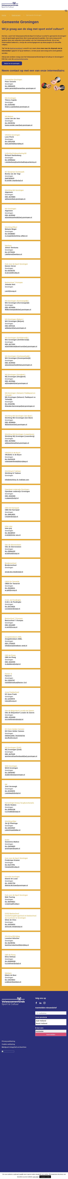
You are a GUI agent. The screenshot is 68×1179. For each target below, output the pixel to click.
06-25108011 (10, 588)
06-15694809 (10, 846)
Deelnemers (16, 15)
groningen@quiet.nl (12, 848)
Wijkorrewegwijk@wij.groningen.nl (18, 309)
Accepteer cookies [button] (45, 1177)
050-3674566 (10, 381)
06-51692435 (10, 459)
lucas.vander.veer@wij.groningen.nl (18, 125)
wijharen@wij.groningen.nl (15, 199)
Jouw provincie (41, 1017)
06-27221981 (10, 404)
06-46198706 (10, 942)
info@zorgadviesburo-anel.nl (16, 645)
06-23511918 (10, 141)
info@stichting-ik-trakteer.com (17, 479)
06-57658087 (10, 233)
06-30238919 (10, 532)
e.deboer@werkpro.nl (13, 982)
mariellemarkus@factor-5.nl (16, 682)
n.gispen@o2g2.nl (12, 498)
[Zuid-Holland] (51, 1020)
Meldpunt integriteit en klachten (14, 1047)
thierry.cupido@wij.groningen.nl (17, 106)
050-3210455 (10, 661)
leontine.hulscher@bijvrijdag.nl (17, 945)
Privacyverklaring (8, 1041)
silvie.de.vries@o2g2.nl (13, 926)
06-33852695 (10, 86)
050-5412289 (10, 625)
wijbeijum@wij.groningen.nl (15, 328)
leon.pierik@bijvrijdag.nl (14, 143)
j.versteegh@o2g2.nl (13, 793)
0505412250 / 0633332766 (15, 735)
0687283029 (9, 178)
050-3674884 (10, 196)
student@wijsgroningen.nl (15, 774)
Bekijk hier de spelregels (11, 63)
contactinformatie (21, 59)
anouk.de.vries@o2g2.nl (14, 571)
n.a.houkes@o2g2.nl (12, 811)
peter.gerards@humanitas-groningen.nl (20, 88)
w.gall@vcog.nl (11, 590)
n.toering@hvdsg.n (12, 903)
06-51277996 (10, 864)
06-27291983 (10, 104)
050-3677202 (10, 344)
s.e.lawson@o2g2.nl (12, 608)
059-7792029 (10, 643)
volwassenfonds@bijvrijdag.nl (16, 461)
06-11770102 (10, 252)
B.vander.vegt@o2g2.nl (14, 180)
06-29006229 (10, 551)
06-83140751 (10, 270)
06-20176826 (10, 606)
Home (4, 15)
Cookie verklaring (8, 1044)
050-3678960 (10, 215)
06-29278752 (10, 123)
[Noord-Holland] (51, 1023)
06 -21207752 (10, 883)
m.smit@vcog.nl (11, 627)
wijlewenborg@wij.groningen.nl (17, 443)
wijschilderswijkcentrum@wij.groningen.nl (21, 346)
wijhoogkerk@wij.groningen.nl (16, 383)
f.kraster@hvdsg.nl (12, 867)
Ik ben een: (39, 1028)
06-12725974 (10, 698)
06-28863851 (10, 514)
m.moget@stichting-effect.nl (16, 235)
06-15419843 (10, 979)
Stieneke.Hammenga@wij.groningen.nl (20, 406)
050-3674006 (10, 307)
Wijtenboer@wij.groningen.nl (16, 424)
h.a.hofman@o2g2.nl (13, 963)
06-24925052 (10, 924)
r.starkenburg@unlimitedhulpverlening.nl (20, 162)
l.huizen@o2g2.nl (11, 516)
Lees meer (36, 1177)
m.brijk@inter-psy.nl (13, 535)
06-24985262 (10, 160)
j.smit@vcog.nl (10, 291)
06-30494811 (10, 901)
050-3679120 (10, 754)
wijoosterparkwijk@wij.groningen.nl (18, 217)
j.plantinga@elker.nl (12, 830)
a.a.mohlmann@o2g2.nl (14, 719)
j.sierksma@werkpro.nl (13, 254)
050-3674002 (10, 440)
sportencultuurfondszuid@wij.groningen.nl (21, 756)
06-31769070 (10, 791)
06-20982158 (10, 809)
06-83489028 (10, 961)
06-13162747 (10, 680)
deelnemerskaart (16, 48)
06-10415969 (10, 827)
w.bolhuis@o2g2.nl (12, 553)
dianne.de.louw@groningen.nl (16, 885)
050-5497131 (10, 325)
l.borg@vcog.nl (11, 701)
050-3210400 (10, 496)
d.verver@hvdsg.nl (12, 272)
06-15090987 (10, 772)
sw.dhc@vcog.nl (11, 737)
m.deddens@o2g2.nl (13, 664)
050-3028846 (10, 422)
